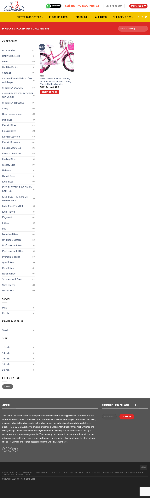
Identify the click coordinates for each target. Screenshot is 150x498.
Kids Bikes (7, 181)
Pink (4, 307)
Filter (7, 386)
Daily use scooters (12, 114)
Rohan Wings (9, 273)
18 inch (6, 364)
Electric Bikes (58, 17)
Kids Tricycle (8, 211)
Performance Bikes (12, 245)
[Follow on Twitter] (146, 17)
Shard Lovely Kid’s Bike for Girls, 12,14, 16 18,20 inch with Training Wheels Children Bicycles (55, 81)
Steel (5, 330)
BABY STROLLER (11, 56)
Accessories (8, 50)
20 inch (6, 369)
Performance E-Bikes (13, 251)
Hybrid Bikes (8, 176)
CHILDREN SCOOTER (13, 87)
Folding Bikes (9, 159)
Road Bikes (8, 268)
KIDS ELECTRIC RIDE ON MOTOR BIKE (15, 198)
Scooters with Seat (12, 279)
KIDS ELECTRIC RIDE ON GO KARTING (17, 189)
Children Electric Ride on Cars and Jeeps (17, 80)
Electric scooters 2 (12, 148)
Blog (18, 473)
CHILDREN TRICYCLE (13, 102)
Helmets (6, 170)
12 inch (6, 347)
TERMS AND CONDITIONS (62, 473)
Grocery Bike (8, 165)
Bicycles (81, 17)
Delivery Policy (82, 473)
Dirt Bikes (7, 119)
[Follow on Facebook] (138, 17)
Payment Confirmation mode (129, 473)
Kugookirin (7, 217)
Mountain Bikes (10, 234)
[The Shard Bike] (14, 6)
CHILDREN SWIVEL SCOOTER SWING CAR (17, 95)
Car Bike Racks (10, 67)
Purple (5, 313)
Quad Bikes (8, 262)
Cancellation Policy (102, 473)
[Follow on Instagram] (142, 17)
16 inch (6, 358)
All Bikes (101, 17)
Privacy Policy (41, 473)
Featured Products (11, 153)
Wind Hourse (8, 285)
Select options (49, 92)
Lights (5, 223)
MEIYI (5, 228)
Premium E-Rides (11, 256)
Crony (5, 108)
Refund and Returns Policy (16, 475)
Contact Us (8, 473)
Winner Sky (8, 290)
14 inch (6, 353)
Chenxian (6, 72)
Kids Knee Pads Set (12, 206)
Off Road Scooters (11, 240)
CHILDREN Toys (122, 17)
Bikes (5, 61)
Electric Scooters (29, 17)
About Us (27, 473)
